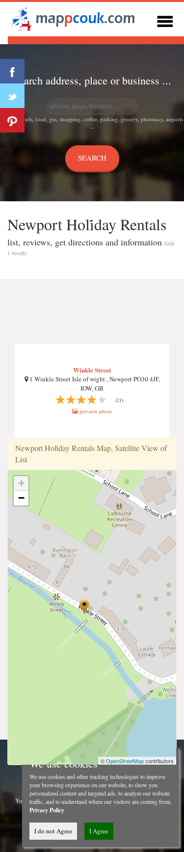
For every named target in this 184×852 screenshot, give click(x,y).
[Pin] (12, 120)
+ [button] (21, 483)
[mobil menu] (165, 20)
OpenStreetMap (125, 761)
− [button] (21, 498)
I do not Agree (53, 830)
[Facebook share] (12, 71)
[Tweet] (12, 95)
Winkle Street (92, 369)
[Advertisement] (92, 312)
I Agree (98, 830)
